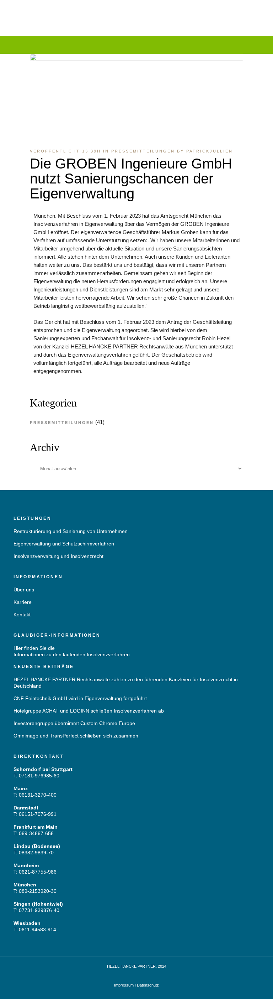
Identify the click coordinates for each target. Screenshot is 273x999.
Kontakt (22, 614)
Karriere (23, 602)
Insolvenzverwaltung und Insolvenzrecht (58, 556)
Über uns (24, 589)
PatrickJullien (209, 151)
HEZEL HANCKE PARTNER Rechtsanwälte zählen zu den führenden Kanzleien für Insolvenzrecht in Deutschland (126, 683)
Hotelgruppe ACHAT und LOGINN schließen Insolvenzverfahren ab (89, 711)
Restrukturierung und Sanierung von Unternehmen (71, 531)
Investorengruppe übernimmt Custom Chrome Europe (74, 723)
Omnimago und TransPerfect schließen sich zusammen (76, 736)
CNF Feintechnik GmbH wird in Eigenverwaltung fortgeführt (80, 698)
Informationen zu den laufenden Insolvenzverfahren (72, 654)
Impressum (124, 985)
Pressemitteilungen (143, 151)
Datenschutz (148, 985)
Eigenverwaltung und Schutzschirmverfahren (64, 544)
